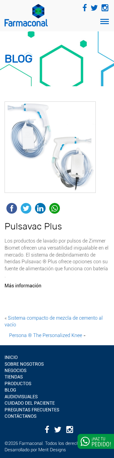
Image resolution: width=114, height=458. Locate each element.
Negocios (15, 370)
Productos (18, 383)
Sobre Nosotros (24, 364)
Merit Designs (52, 450)
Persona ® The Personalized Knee (45, 335)
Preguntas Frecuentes (32, 410)
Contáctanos (20, 416)
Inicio (11, 357)
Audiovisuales (21, 396)
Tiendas (14, 377)
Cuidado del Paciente (30, 403)
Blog (10, 390)
